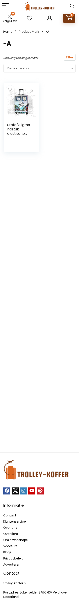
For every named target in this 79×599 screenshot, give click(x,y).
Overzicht (10, 534)
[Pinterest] (40, 490)
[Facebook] (6, 490)
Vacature (10, 546)
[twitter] (15, 490)
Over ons (10, 527)
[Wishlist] (29, 18)
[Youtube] (31, 490)
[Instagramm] (23, 490)
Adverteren (11, 564)
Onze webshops (15, 540)
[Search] (72, 6)
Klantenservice (14, 521)
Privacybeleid (13, 558)
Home (8, 31)
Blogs (7, 552)
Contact (9, 515)
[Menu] (5, 6)
